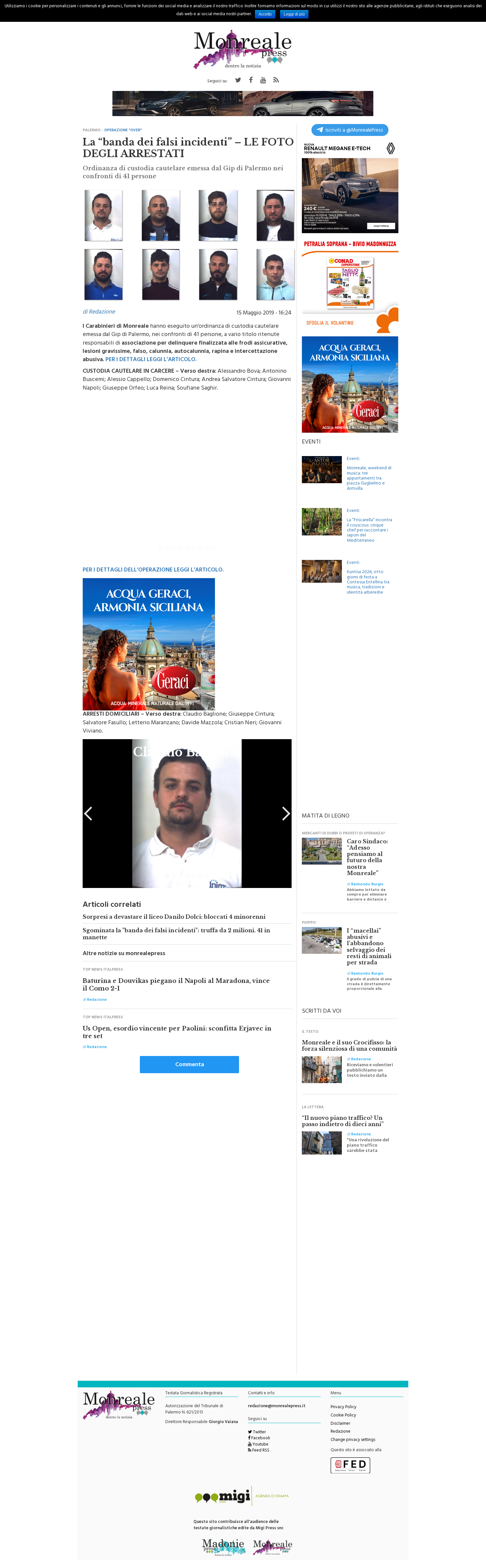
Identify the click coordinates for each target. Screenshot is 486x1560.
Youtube (260, 1445)
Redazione (340, 1432)
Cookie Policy (343, 1416)
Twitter (259, 1433)
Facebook (260, 1439)
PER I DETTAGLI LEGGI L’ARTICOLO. (151, 360)
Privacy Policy (343, 1408)
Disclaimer (340, 1424)
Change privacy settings (353, 1440)
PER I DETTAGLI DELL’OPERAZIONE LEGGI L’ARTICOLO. (153, 570)
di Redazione (99, 312)
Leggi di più (294, 14)
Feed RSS (260, 1451)
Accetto (265, 14)
